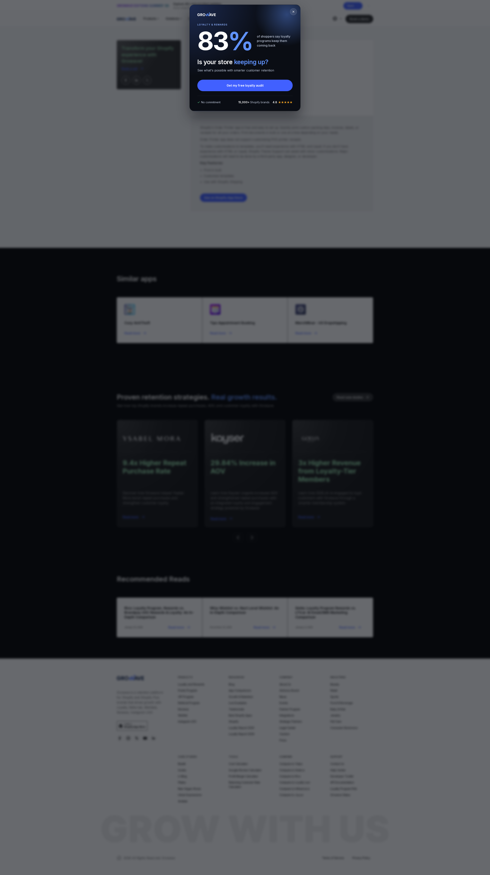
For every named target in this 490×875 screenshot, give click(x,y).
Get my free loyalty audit (245, 85)
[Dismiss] (293, 11)
